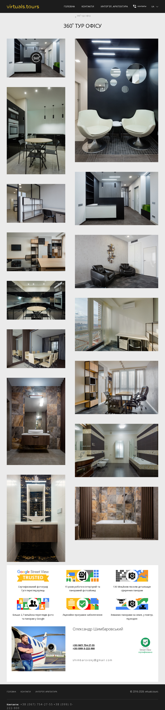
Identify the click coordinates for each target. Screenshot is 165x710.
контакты (141, 6)
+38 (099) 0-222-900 (84, 648)
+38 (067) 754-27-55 (84, 645)
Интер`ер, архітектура (114, 6)
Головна (69, 6)
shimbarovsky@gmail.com (92, 660)
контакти (88, 6)
